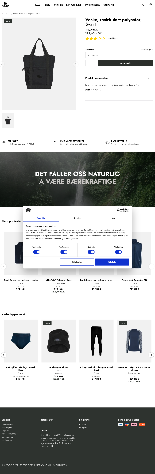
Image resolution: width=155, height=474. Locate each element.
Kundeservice (73, 5)
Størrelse (89, 49)
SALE (37, 5)
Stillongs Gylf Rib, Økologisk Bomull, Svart (96, 368)
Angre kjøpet (7, 427)
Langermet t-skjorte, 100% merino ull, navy (134, 368)
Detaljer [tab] (77, 218)
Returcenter (47, 419)
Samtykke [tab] (41, 218)
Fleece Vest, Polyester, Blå (134, 280)
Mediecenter (7, 440)
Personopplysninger (10, 434)
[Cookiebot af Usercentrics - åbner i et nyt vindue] (118, 210)
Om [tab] (113, 218)
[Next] (151, 266)
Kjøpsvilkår (6, 430)
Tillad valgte (77, 262)
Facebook (83, 424)
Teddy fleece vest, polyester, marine (21, 280)
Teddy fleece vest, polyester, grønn (96, 280)
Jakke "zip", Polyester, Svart (59, 280)
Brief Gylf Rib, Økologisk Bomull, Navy (21, 368)
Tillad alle (112, 262)
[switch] (63, 252)
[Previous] (3, 266)
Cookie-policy (7, 437)
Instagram (83, 427)
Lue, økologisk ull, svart (59, 367)
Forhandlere (92, 5)
